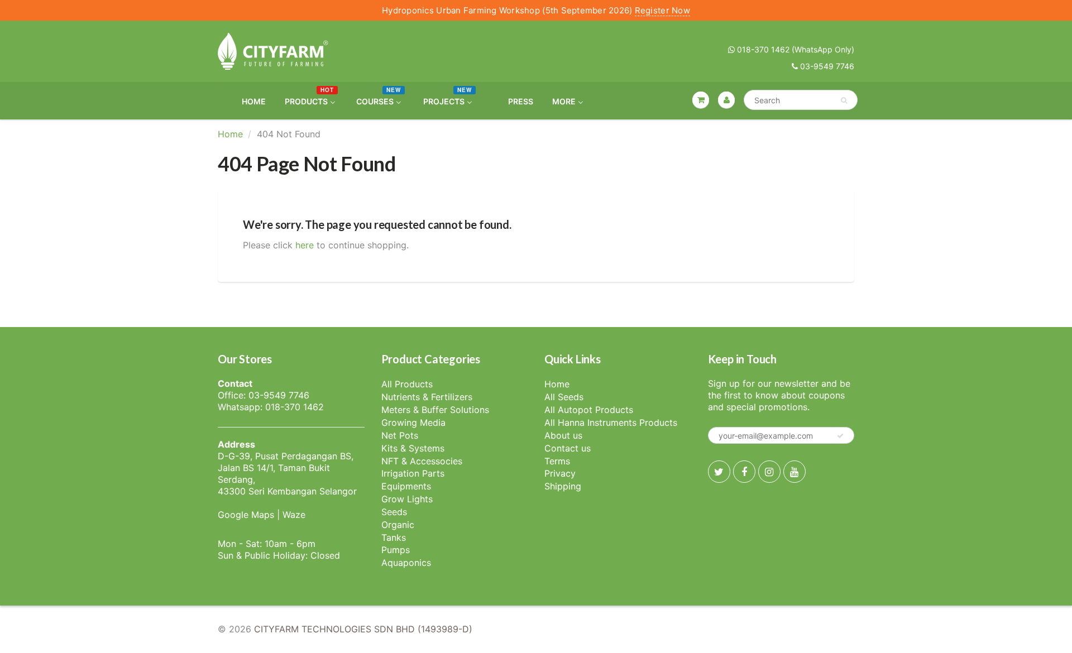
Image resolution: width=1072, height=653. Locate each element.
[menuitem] (246, 100)
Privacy (560, 473)
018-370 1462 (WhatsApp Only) (794, 49)
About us (563, 435)
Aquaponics (406, 562)
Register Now (662, 10)
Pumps (395, 549)
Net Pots (399, 435)
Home (230, 134)
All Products (407, 384)
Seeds (394, 511)
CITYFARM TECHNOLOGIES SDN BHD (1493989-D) (363, 629)
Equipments (406, 486)
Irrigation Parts (412, 473)
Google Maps (246, 514)
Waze (294, 514)
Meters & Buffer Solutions (435, 409)
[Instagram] (769, 471)
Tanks (393, 537)
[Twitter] (719, 471)
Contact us (567, 448)
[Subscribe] (840, 436)
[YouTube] (794, 471)
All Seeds (563, 396)
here (304, 245)
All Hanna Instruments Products (610, 422)
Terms (557, 461)
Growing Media (413, 422)
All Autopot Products (588, 409)
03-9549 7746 (826, 66)
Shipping (562, 486)
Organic (397, 524)
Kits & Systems (412, 448)
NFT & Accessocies (421, 461)
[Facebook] (744, 471)
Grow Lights (407, 499)
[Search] (844, 100)
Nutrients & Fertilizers (426, 396)
